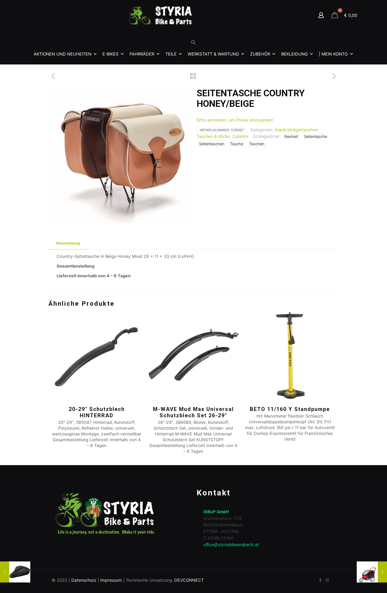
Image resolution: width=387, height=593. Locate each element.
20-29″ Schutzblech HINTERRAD (97, 412)
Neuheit (291, 136)
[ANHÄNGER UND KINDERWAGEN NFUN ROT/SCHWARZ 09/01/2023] (372, 571)
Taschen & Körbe (213, 136)
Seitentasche (315, 136)
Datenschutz (83, 580)
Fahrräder (142, 54)
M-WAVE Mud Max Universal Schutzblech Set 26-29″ (193, 412)
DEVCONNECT (189, 580)
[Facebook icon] (320, 580)
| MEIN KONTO (333, 54)
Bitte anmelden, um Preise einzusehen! (235, 120)
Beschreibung (68, 243)
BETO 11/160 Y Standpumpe (290, 409)
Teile (171, 54)
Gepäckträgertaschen (296, 129)
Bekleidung (294, 54)
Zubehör (260, 54)
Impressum (111, 580)
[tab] (68, 243)
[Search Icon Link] (193, 43)
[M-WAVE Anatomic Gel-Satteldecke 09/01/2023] (15, 571)
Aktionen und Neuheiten (62, 54)
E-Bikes (110, 54)
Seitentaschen (211, 144)
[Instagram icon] (327, 580)
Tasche (236, 144)
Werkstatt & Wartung (213, 54)
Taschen (256, 144)
